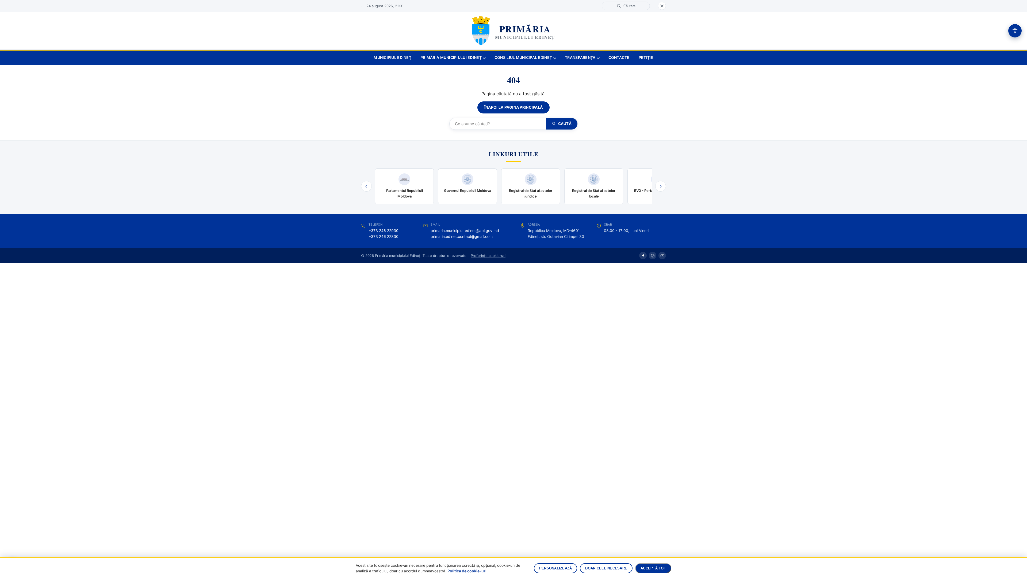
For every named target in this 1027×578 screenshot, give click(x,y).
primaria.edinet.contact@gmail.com (462, 236)
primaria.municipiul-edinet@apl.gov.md (465, 230)
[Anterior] (366, 186)
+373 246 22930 (383, 230)
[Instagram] (652, 255)
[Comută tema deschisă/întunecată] (662, 6)
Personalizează (555, 568)
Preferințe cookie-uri (488, 255)
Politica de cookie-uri (466, 571)
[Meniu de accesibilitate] (1015, 30)
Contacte (619, 57)
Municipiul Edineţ (392, 57)
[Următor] (660, 186)
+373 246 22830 (383, 236)
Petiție (646, 57)
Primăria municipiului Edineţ (451, 57)
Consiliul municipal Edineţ (523, 57)
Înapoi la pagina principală (513, 107)
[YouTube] (662, 255)
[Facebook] (643, 255)
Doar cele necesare (606, 568)
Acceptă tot (653, 568)
